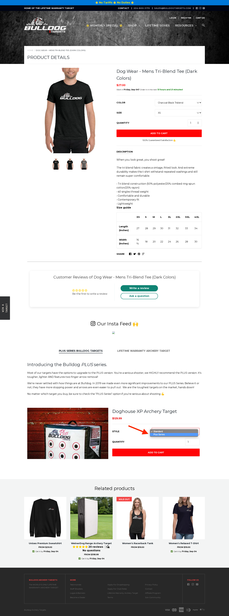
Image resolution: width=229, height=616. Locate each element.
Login (172, 18)
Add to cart (159, 133)
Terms (110, 597)
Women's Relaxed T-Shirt (184, 543)
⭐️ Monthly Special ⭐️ (104, 25)
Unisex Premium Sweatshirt (45, 543)
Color (121, 102)
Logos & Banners (77, 593)
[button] (62, 587)
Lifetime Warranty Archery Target (143, 350)
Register (186, 18)
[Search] (203, 27)
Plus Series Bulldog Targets (81, 350)
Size (119, 112)
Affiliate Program (153, 593)
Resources (184, 25)
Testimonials (75, 584)
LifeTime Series (157, 25)
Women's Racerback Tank (137, 543)
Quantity (123, 122)
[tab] (81, 351)
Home (30, 50)
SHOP (132, 25)
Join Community (153, 597)
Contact (148, 589)
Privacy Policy (151, 584)
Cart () (200, 18)
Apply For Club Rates (117, 589)
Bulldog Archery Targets (35, 610)
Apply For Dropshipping (118, 584)
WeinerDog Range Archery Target (91, 543)
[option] (70, 110)
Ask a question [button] (139, 296)
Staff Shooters (76, 589)
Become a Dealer (77, 597)
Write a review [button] (139, 288)
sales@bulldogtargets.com (172, 8)
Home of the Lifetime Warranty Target (49, 8)
